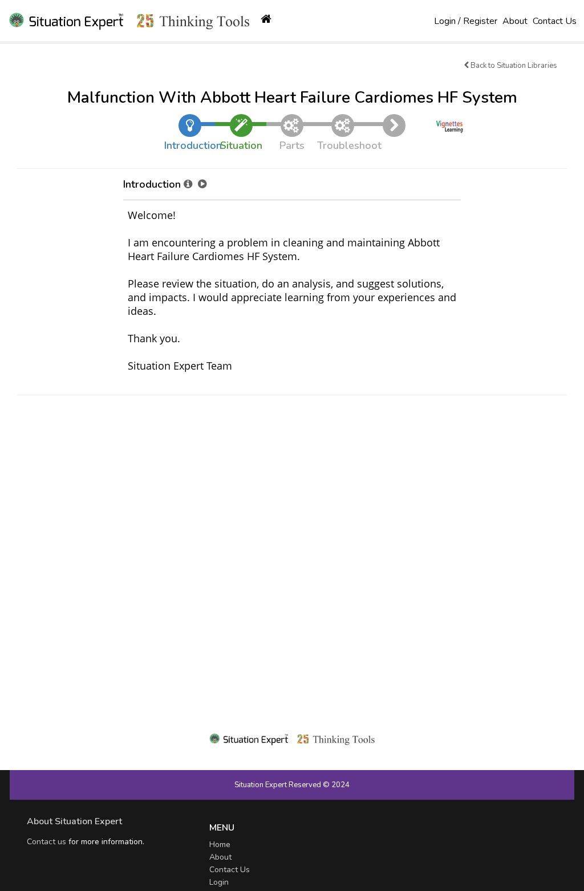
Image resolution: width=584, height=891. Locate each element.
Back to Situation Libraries (513, 65)
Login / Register (465, 21)
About (515, 21)
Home (219, 844)
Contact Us (555, 21)
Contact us (46, 841)
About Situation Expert (74, 821)
